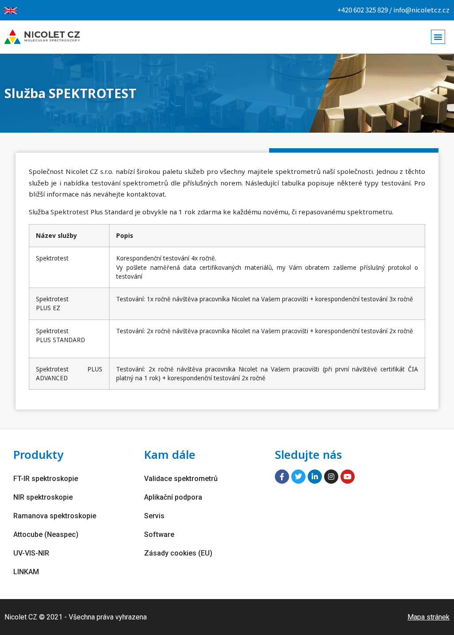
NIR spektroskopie (43, 497)
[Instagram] (331, 476)
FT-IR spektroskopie (45, 478)
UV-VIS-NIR (31, 553)
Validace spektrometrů (181, 478)
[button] (438, 37)
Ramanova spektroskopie (54, 516)
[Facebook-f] (282, 476)
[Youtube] (347, 476)
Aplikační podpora (173, 497)
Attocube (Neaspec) (45, 534)
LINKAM (26, 572)
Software (159, 534)
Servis (154, 516)
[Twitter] (298, 476)
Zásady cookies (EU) (178, 553)
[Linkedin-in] (315, 476)
